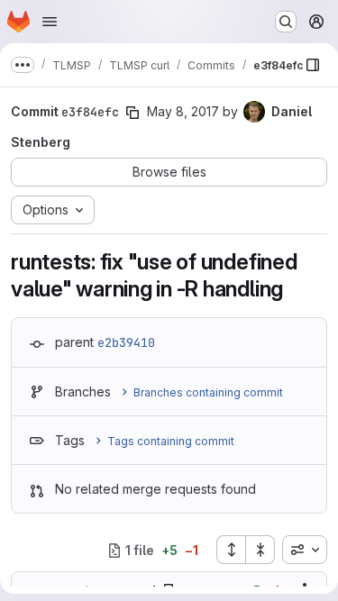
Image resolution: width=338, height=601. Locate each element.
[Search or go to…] (286, 21)
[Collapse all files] (260, 549)
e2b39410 (126, 342)
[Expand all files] (230, 549)
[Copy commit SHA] (132, 112)
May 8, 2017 (183, 111)
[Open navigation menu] (49, 21)
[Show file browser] (312, 64)
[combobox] (304, 549)
